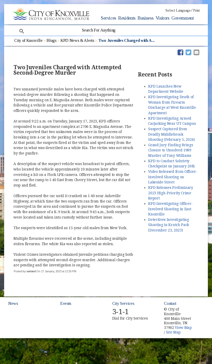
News (13, 303)
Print (196, 10)
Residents (126, 18)
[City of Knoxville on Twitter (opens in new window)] (202, 313)
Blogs (51, 40)
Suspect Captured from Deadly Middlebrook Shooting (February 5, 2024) (171, 134)
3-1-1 (120, 311)
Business (145, 18)
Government (182, 18)
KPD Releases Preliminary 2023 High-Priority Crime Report (170, 192)
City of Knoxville (28, 40)
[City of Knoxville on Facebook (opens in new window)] (202, 307)
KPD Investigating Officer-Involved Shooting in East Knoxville (170, 209)
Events (65, 303)
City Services (123, 303)
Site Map (173, 332)
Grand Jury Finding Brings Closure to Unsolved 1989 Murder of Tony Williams (170, 150)
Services (108, 18)
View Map (183, 328)
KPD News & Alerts (77, 40)
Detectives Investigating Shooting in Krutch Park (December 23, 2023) (168, 225)
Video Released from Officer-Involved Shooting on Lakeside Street (172, 176)
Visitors (162, 18)
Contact (170, 303)
